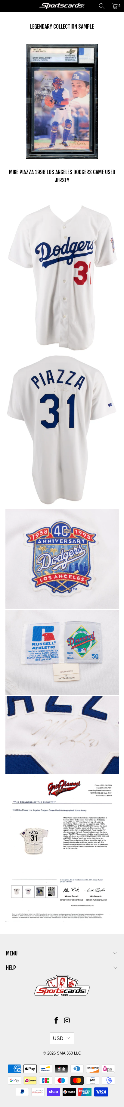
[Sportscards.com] (62, 6)
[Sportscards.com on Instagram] (67, 1021)
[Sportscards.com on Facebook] (56, 1021)
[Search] (101, 6)
